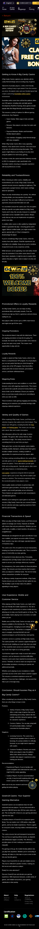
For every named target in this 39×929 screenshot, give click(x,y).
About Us (6, 898)
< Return (6, 15)
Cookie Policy (29, 903)
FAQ (15, 898)
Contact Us (17, 900)
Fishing (31, 9)
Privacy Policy (29, 901)
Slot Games (12, 8)
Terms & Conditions (28, 898)
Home (4, 9)
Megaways (22, 9)
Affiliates (6, 900)
